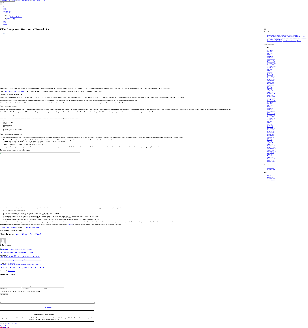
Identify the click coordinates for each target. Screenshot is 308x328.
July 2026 (269, 51)
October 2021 (270, 134)
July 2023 (269, 103)
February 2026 (271, 59)
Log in (269, 175)
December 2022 (271, 114)
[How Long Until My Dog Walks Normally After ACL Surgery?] (17, 249)
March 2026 (270, 57)
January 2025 (270, 77)
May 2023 (269, 106)
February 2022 (271, 128)
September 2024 (271, 83)
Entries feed (270, 177)
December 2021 (271, 131)
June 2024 (269, 88)
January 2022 (270, 130)
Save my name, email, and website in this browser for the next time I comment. (21, 291)
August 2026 (270, 50)
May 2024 (269, 89)
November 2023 (271, 98)
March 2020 (270, 157)
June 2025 (269, 70)
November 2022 (271, 115)
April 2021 (270, 143)
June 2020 (269, 154)
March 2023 (270, 109)
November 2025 (271, 63)
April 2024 (270, 90)
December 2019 (271, 161)
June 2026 (269, 53)
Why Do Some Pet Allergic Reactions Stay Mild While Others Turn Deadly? (20, 260)
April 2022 (270, 125)
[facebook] (0, 303)
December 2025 (271, 62)
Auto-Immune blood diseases (274, 39)
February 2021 (271, 145)
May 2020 (269, 156)
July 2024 (269, 86)
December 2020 (271, 147)
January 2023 (270, 112)
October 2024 (270, 82)
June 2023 (269, 105)
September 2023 (271, 101)
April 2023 (270, 108)
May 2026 (269, 54)
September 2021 (271, 135)
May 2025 (269, 72)
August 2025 (270, 67)
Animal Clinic (270, 168)
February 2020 (271, 158)
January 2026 (270, 60)
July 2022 (269, 121)
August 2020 (270, 153)
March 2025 (270, 75)
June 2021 (269, 140)
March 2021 (270, 144)
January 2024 (270, 95)
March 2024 (270, 92)
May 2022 (269, 124)
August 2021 (270, 137)
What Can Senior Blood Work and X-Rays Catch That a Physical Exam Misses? (22, 267)
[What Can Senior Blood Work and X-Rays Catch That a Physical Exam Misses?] (21, 264)
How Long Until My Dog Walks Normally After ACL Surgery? (17, 252)
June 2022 (269, 122)
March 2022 (270, 127)
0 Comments (37, 227)
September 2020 (271, 151)
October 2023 (270, 99)
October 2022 (270, 116)
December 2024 (271, 79)
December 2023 (271, 96)
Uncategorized (30, 227)
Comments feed (271, 178)
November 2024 (271, 80)
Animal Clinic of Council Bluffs (10, 227)
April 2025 (270, 73)
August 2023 (270, 102)
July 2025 (269, 69)
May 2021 (269, 141)
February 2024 (271, 93)
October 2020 (270, 150)
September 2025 (271, 66)
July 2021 (269, 138)
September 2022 (271, 118)
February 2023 (271, 111)
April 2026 (270, 56)
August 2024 (270, 85)
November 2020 (271, 148)
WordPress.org (271, 180)
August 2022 (270, 119)
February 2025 (271, 76)
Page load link (3, 325)
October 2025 (270, 64)
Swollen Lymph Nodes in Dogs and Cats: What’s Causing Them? (284, 41)
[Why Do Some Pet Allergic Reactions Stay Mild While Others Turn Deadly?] (20, 257)
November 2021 (271, 132)
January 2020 (270, 160)
